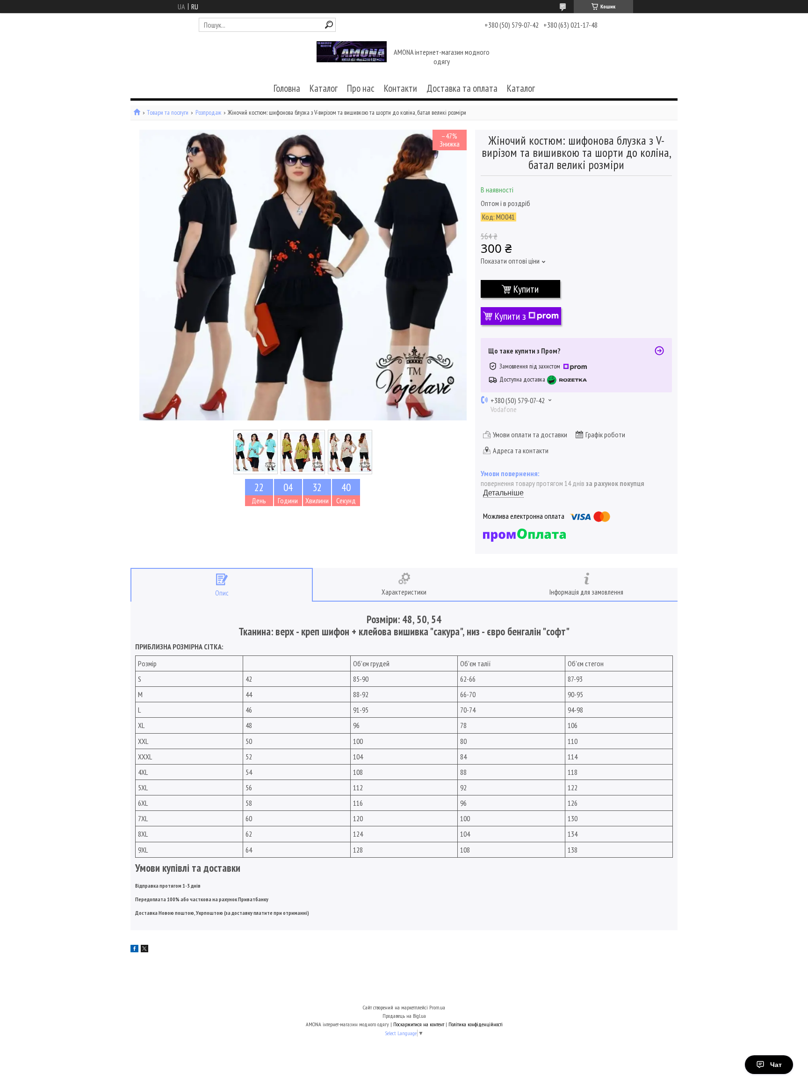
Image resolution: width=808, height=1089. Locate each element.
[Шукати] (329, 24)
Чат (776, 1064)
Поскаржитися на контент (418, 1024)
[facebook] (134, 949)
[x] (144, 949)
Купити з (510, 316)
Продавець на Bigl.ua (404, 1015)
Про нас (361, 88)
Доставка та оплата (462, 88)
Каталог (324, 88)
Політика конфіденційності (475, 1024)
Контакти (400, 88)
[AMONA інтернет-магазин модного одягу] (352, 57)
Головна (287, 88)
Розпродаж (208, 113)
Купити (526, 288)
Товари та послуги (167, 113)
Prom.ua (437, 1007)
